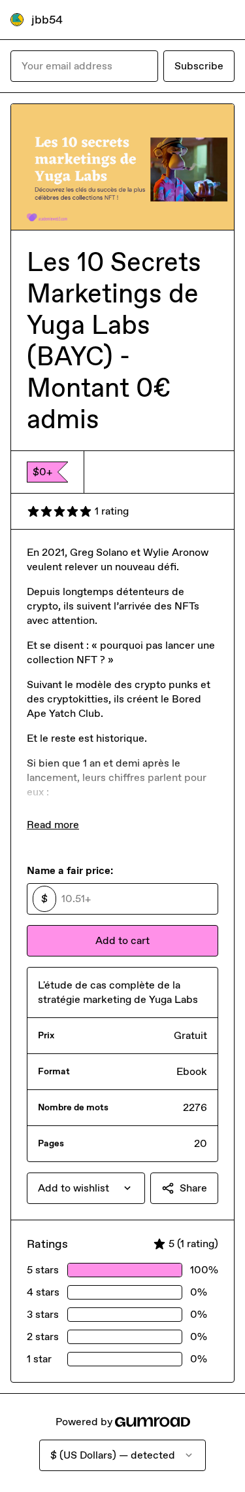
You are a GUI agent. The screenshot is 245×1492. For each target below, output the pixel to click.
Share (193, 1188)
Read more (53, 824)
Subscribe (198, 66)
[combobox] (86, 1188)
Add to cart (122, 940)
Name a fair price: (70, 870)
